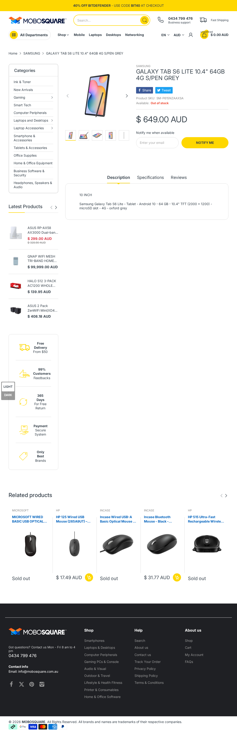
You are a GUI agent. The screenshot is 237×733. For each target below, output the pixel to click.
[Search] (144, 20)
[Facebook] (11, 684)
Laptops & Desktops (99, 647)
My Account (194, 655)
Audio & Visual (95, 669)
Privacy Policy (145, 669)
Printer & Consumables (101, 690)
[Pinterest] (31, 684)
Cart (188, 647)
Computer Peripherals (100, 655)
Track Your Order (147, 662)
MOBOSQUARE (33, 722)
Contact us (142, 655)
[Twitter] (21, 684)
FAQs (189, 662)
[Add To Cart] (89, 577)
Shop (189, 641)
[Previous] (56, 207)
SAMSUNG (143, 66)
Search (139, 641)
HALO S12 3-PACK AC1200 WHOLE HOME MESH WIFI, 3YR (42, 283)
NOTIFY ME (205, 143)
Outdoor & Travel (97, 676)
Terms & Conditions (149, 683)
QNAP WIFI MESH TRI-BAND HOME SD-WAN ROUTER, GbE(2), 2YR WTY (42, 258)
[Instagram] (42, 684)
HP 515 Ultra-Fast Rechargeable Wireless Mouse (206, 519)
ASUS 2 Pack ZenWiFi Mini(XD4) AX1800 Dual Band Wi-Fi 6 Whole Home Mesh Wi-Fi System (42, 308)
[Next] (51, 207)
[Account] (191, 35)
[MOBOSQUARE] (37, 20)
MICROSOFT (20, 510)
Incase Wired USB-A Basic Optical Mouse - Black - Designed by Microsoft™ (117, 519)
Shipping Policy (146, 676)
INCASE (105, 510)
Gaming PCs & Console (101, 662)
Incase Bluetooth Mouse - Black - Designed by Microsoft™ (157, 519)
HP (58, 510)
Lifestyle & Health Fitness (103, 683)
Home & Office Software (102, 697)
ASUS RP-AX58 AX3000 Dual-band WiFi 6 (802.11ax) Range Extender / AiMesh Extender (42, 230)
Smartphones (94, 641)
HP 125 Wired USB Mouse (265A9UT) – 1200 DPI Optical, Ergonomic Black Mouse (71, 519)
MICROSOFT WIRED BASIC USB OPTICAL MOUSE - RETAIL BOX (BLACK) (29, 519)
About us (141, 647)
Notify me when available (155, 133)
